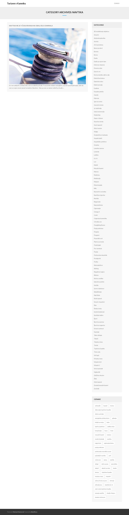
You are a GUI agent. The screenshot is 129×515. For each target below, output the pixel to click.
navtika (109, 439)
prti (110, 455)
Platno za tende (99, 242)
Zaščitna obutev (99, 375)
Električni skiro (98, 81)
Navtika (96, 198)
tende (115, 468)
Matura (96, 172)
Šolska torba (98, 308)
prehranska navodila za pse (103, 451)
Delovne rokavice (99, 65)
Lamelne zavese (99, 148)
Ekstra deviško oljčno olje (102, 75)
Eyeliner (96, 88)
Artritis (96, 41)
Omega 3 (97, 212)
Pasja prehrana (98, 228)
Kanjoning (97, 115)
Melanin (96, 182)
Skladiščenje (98, 292)
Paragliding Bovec (99, 225)
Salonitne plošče (99, 282)
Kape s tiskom (98, 118)
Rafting (96, 268)
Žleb (95, 379)
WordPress (34, 512)
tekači (97, 468)
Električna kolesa (99, 78)
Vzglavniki (97, 372)
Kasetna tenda (98, 121)
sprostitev (114, 464)
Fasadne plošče (99, 91)
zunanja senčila (99, 493)
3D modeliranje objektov (101, 31)
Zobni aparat (98, 382)
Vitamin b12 (97, 362)
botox (112, 406)
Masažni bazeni (98, 168)
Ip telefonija (97, 108)
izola (108, 422)
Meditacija (97, 178)
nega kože (98, 443)
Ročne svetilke (98, 278)
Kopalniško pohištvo (100, 142)
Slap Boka (97, 295)
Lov (95, 162)
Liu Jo (95, 158)
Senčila (96, 285)
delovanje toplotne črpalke (103, 410)
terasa (97, 472)
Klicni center (98, 128)
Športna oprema (99, 322)
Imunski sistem (98, 105)
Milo (95, 188)
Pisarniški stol (98, 238)
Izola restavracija (99, 111)
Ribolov (96, 275)
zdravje (112, 481)
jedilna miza (111, 426)
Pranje (96, 252)
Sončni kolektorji (99, 312)
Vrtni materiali (98, 368)
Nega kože (97, 202)
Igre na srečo (98, 101)
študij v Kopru (111, 493)
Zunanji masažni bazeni (101, 385)
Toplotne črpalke (99, 348)
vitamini (108, 476)
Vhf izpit (96, 355)
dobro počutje (99, 414)
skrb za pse (104, 464)
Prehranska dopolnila (100, 255)
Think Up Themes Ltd (18, 512)
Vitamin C (97, 365)
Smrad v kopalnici (99, 302)
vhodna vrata (99, 476)
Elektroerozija (98, 85)
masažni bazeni (99, 435)
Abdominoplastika (99, 38)
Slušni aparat (98, 298)
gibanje (114, 418)
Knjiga (96, 131)
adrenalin (97, 406)
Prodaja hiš (97, 258)
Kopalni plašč (98, 138)
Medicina (97, 175)
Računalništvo (98, 265)
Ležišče (96, 155)
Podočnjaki (97, 245)
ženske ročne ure (100, 497)
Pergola (96, 232)
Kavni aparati (98, 125)
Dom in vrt (97, 71)
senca (105, 460)
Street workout (99, 328)
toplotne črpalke (107, 472)
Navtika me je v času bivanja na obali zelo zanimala (31, 26)
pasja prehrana (99, 447)
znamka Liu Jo (109, 485)
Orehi (96, 215)
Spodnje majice (98, 315)
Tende (96, 345)
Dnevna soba (98, 68)
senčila (112, 460)
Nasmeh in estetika (100, 192)
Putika (96, 262)
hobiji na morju (99, 422)
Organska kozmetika (100, 218)
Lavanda (96, 151)
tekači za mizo (106, 468)
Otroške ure (98, 222)
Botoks (96, 51)
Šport (95, 318)
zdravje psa (98, 485)
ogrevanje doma (109, 443)
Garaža (96, 95)
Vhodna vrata (98, 358)
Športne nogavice (99, 325)
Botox (96, 55)
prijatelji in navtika (100, 455)
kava (106, 431)
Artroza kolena (98, 45)
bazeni (105, 406)
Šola (95, 305)
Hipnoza (96, 98)
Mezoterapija (98, 185)
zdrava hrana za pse (101, 481)
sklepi (96, 464)
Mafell (96, 165)
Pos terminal (98, 248)
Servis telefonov (99, 288)
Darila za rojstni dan (100, 61)
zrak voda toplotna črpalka (103, 489)
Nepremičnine (98, 205)
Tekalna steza (98, 342)
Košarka (96, 145)
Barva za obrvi (98, 48)
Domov (116, 3)
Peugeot (96, 235)
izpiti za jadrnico (100, 426)
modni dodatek (99, 439)
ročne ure (98, 460)
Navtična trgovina (99, 195)
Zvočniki (96, 388)
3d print (96, 35)
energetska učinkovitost (102, 418)
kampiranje (98, 431)
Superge (96, 332)
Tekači (96, 338)
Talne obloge (98, 335)
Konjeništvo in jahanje (101, 135)
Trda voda (97, 352)
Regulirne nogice (99, 272)
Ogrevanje (97, 208)
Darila (95, 58)
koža (111, 431)
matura (109, 435)
